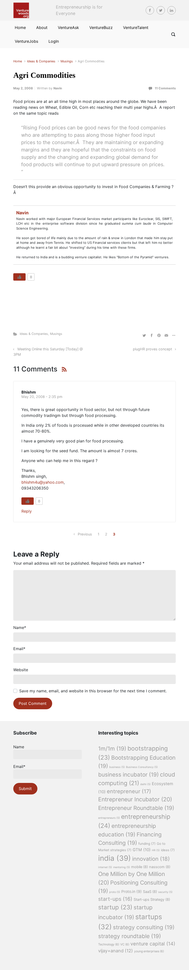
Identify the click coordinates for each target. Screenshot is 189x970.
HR (156, 850)
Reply (26, 511)
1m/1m (112, 748)
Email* (19, 766)
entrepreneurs (109, 818)
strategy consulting (143, 927)
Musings (67, 61)
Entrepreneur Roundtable (136, 808)
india (114, 858)
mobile (139, 867)
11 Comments (165, 88)
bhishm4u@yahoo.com (42, 482)
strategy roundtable (129, 936)
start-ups (115, 899)
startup (115, 907)
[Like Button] (19, 277)
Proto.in (131, 891)
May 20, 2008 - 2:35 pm (42, 397)
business (117, 767)
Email (19, 648)
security (165, 892)
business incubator (128, 774)
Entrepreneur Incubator (135, 799)
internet (105, 867)
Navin (57, 88)
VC (124, 944)
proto (114, 892)
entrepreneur (129, 791)
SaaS (150, 891)
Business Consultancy (142, 767)
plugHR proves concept (152, 349)
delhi (145, 784)
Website (20, 669)
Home (17, 61)
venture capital (152, 944)
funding (147, 844)
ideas (168, 850)
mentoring (121, 867)
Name (19, 627)
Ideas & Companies (41, 61)
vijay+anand (115, 950)
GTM (142, 849)
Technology (108, 944)
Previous (85, 534)
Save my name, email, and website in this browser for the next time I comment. (93, 690)
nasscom (159, 867)
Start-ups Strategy (152, 899)
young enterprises (149, 951)
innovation (151, 859)
